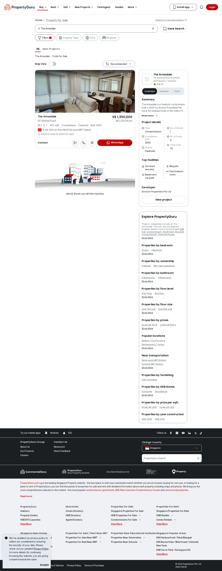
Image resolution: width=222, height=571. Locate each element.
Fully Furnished (149, 379)
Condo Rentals (164, 519)
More (131, 7)
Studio (145, 250)
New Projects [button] (82, 7)
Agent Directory (74, 519)
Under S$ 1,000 (149, 407)
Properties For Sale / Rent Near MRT (87, 533)
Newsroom (59, 447)
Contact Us (60, 442)
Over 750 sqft (148, 309)
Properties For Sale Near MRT (81, 537)
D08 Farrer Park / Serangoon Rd (173, 550)
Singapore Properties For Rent (172, 511)
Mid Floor (159, 293)
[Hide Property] (122, 74)
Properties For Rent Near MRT (81, 542)
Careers (24, 455)
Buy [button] (41, 7)
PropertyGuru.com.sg (31, 483)
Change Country (152, 442)
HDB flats (120, 490)
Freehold (146, 266)
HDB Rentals (162, 515)
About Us (25, 447)
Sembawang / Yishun (153, 344)
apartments (108, 490)
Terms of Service (55, 565)
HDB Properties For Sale (124, 515)
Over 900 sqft (165, 309)
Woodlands (161, 391)
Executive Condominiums (139, 490)
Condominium (154, 231)
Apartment (168, 231)
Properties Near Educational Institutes (133, 533)
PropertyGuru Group (32, 442)
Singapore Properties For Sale (127, 511)
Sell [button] (65, 7)
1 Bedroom (156, 250)
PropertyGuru (28, 506)
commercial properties (176, 490)
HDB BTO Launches (30, 519)
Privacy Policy (41, 548)
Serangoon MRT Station (154, 360)
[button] (38, 49)
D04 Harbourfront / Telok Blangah (174, 537)
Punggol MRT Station (152, 364)
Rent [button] (53, 7)
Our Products (27, 451)
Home (38, 20)
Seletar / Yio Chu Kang (153, 340)
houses (156, 490)
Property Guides (29, 515)
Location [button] (164, 91)
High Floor (147, 293)
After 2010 (160, 419)
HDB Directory (73, 515)
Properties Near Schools (124, 542)
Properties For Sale (122, 506)
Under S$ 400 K (149, 325)
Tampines (147, 391)
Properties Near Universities (126, 537)
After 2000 (147, 419)
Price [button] (177, 91)
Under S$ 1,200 (166, 407)
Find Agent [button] (104, 7)
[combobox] (95, 28)
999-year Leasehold (164, 266)
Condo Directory (74, 511)
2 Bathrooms (148, 277)
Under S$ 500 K (168, 325)
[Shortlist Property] (129, 74)
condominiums (93, 490)
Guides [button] (119, 7)
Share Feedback (62, 451)
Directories (72, 506)
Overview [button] (149, 91)
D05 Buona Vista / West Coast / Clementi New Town (177, 544)
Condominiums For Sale (124, 519)
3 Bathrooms (164, 277)
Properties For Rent (167, 506)
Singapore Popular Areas (171, 533)
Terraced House (166, 234)
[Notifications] (201, 7)
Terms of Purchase (94, 565)
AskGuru (24, 511)
